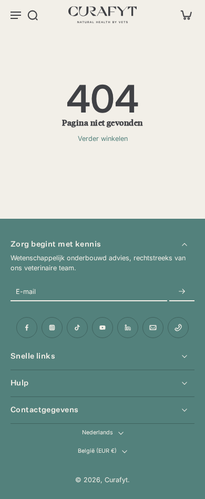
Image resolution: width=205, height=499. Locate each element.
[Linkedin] (127, 327)
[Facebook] (26, 327)
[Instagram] (52, 327)
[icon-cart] (182, 14)
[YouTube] (102, 327)
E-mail (26, 292)
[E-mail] (152, 327)
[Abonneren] (181, 291)
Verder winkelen (103, 138)
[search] (32, 14)
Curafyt (116, 480)
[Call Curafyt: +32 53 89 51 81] (178, 327)
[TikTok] (77, 327)
